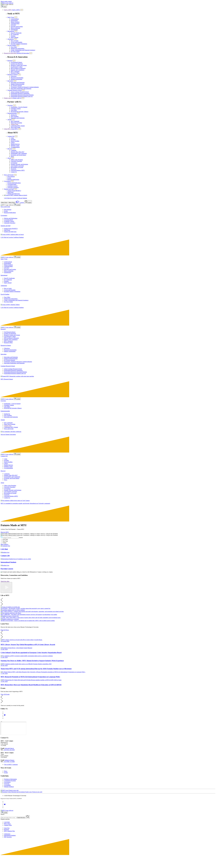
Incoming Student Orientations (19, 43)
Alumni (9, 119)
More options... (5, 544)
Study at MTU (8, 10)
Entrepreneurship (12, 113)
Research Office (15, 73)
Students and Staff (9, 189)
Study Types (10, 17)
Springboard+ (14, 29)
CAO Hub (7, 822)
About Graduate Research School (20, 92)
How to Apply (14, 40)
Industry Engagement (16, 79)
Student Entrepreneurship (17, 84)
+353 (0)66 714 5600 (9, 761)
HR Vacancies (8, 837)
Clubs (12, 138)
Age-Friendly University (17, 165)
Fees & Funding (11, 45)
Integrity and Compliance (17, 70)
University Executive (16, 161)
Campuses (13, 150)
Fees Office (14, 47)
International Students (10, 835)
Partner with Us (8, 98)
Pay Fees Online (15, 51)
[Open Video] (6, 587)
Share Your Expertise (16, 122)
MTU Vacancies (15, 71)
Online (4, 542)
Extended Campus (16, 108)
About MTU (7, 129)
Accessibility (7, 785)
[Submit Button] (28, 816)
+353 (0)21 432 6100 (9, 750)
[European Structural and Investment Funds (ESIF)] (10, 790)
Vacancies (13, 169)
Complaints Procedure (10, 780)
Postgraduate (14, 20)
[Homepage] (7, 257)
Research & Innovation (10, 53)
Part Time (5, 541)
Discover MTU (5, 532)
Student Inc (14, 115)
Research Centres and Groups (19, 65)
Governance (14, 162)
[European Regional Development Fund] (21, 792)
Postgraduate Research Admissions (20, 93)
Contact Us (14, 172)
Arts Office (14, 110)
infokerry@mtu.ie (9, 760)
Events (9, 178)
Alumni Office (8, 825)
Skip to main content (6, 1)
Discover (9, 148)
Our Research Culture (16, 67)
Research (9, 60)
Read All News (5, 630)
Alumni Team (14, 124)
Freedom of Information (10, 779)
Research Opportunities (17, 77)
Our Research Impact (16, 62)
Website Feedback (9, 786)
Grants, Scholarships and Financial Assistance (23, 50)
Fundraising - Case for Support (19, 107)
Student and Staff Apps (13, 193)
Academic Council (12, 186)
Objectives (13, 76)
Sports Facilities (15, 141)
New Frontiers (14, 116)
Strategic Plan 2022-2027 (17, 152)
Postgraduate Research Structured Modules (22, 95)
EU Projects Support (16, 85)
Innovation (10, 81)
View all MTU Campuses (11, 764)
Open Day (7, 828)
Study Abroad (14, 37)
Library (13, 142)
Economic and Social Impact (18, 155)
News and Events (15, 127)
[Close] (1, 721)
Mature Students (15, 22)
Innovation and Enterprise (18, 82)
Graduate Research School (14, 90)
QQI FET (13, 25)
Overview (10, 105)
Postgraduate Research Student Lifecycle (22, 96)
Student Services (15, 144)
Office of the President (17, 159)
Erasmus (13, 36)
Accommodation (15, 147)
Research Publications (13, 179)
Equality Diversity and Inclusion (19, 164)
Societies (13, 139)
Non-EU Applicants (16, 33)
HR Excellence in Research (18, 68)
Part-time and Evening (17, 26)
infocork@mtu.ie (9, 748)
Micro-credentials (15, 28)
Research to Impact (12, 74)
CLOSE (18, 205)
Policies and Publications (14, 183)
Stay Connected (15, 121)
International (10, 31)
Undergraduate (15, 19)
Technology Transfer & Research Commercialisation (25, 87)
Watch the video (5, 581)
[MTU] (108, 3)
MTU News (7, 823)
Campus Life (10, 136)
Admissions (10, 39)
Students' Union (15, 145)
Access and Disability (16, 42)
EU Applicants (15, 34)
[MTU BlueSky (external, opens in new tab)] (4, 715)
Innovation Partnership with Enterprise (21, 88)
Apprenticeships (15, 23)
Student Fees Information (17, 48)
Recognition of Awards (17, 167)
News (12, 156)
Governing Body (11, 184)
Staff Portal (10, 192)
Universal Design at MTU (18, 170)
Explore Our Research (17, 63)
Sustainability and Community (19, 153)
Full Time (5, 539)
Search (21, 537)
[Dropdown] (21, 10)
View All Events (5, 694)
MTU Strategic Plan (9, 831)
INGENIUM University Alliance (19, 111)
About (9, 158)
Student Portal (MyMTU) (14, 190)
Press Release (11, 176)
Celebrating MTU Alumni (18, 125)
